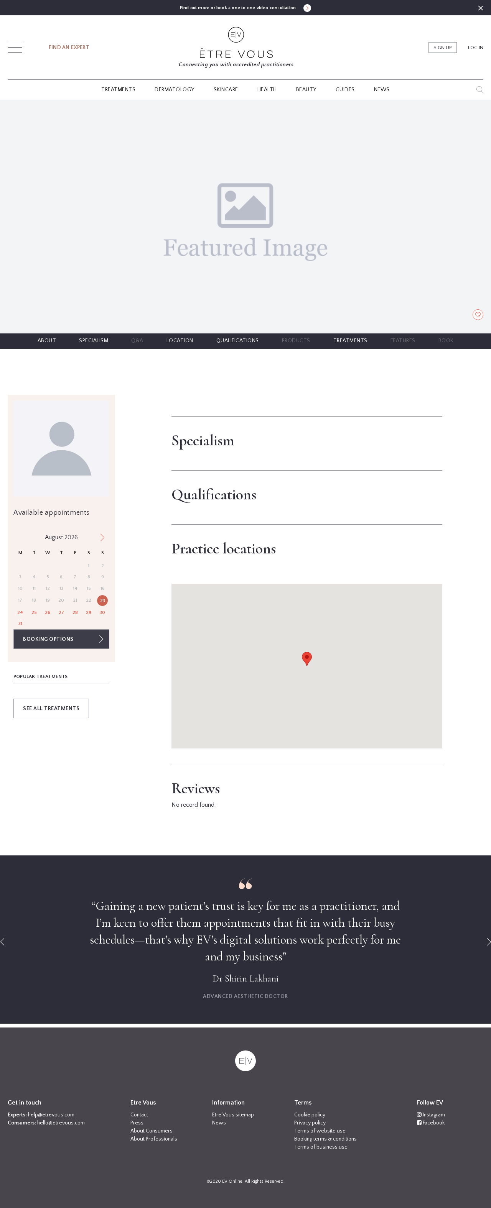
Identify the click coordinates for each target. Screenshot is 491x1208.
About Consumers (151, 1131)
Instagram (433, 1115)
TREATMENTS (118, 90)
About (47, 341)
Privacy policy (310, 1123)
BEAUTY (306, 90)
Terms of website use (320, 1131)
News (219, 1123)
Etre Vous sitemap (233, 1115)
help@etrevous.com (51, 1115)
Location (179, 341)
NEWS (382, 90)
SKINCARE (226, 90)
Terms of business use (321, 1147)
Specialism (93, 341)
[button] (15, 45)
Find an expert (69, 47)
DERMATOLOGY (174, 90)
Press (136, 1123)
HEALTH (267, 90)
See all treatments (51, 709)
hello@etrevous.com (61, 1123)
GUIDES (345, 90)
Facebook (433, 1123)
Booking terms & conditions (325, 1139)
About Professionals (153, 1139)
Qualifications (237, 341)
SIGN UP (442, 47)
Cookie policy (309, 1115)
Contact (139, 1115)
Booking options (48, 639)
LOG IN (475, 47)
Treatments (350, 341)
